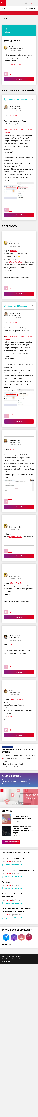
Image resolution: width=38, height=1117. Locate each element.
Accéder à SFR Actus (11, 841)
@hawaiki (13, 115)
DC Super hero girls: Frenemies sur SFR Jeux (22, 817)
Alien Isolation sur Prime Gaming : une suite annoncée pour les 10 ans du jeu (23, 830)
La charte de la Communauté (11, 956)
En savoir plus (6, 945)
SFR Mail (5, 18)
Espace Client (30, 3)
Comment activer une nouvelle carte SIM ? (19, 756)
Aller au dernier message (13, 65)
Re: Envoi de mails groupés (13, 858)
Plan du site (6, 962)
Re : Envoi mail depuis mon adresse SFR (18, 870)
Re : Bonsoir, (7, 882)
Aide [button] (3, 8)
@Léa (12, 449)
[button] (6, 74)
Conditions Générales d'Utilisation (13, 959)
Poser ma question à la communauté (16, 781)
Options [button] (34, 18)
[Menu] (35, 3)
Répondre (19, 79)
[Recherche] (16, 3)
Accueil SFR (3, 3)
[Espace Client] (30, 3)
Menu (35, 3)
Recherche (16, 3)
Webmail (25, 3)
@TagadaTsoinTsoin (16, 262)
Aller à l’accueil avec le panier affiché (21, 3)
